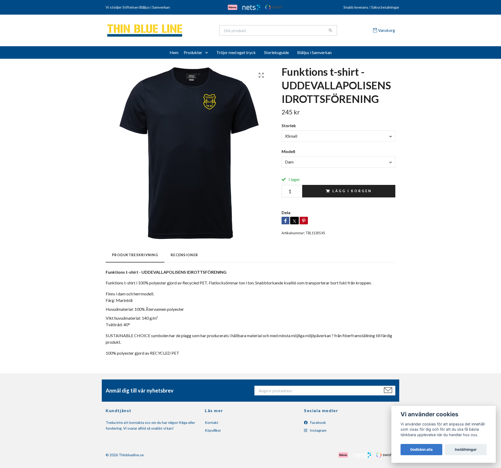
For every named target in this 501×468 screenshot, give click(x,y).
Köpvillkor (213, 432)
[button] (207, 54)
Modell (288, 153)
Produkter (193, 54)
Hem (174, 54)
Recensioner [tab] (184, 257)
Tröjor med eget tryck (236, 54)
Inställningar (466, 449)
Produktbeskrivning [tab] (135, 257)
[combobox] (338, 138)
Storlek (289, 127)
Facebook (317, 424)
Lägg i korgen (352, 193)
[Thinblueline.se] (178, 31)
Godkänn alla (421, 449)
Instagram (317, 432)
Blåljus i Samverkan (314, 54)
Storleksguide (276, 54)
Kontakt (211, 424)
